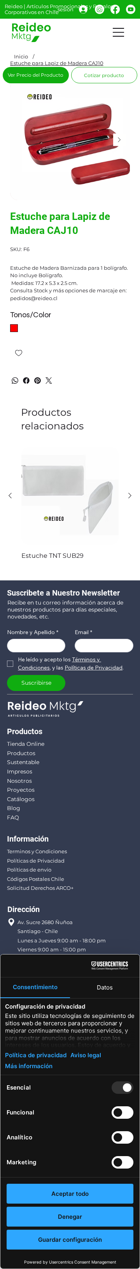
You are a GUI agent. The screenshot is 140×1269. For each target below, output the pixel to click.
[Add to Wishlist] (19, 353)
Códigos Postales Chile (35, 879)
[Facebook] (115, 9)
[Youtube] (130, 9)
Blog (13, 808)
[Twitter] (49, 380)
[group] (70, 509)
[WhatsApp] (15, 380)
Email (83, 632)
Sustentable (23, 762)
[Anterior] (10, 495)
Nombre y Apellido (32, 632)
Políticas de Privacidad (36, 861)
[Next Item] (119, 140)
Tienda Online (25, 743)
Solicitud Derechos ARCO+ (40, 888)
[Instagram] (99, 9)
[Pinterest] (37, 380)
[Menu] (118, 32)
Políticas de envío (29, 870)
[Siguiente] (130, 495)
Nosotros (19, 780)
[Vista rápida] (70, 496)
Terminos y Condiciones (37, 851)
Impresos (19, 771)
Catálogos (21, 799)
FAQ (13, 817)
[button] (104, 75)
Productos (21, 753)
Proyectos (21, 789)
